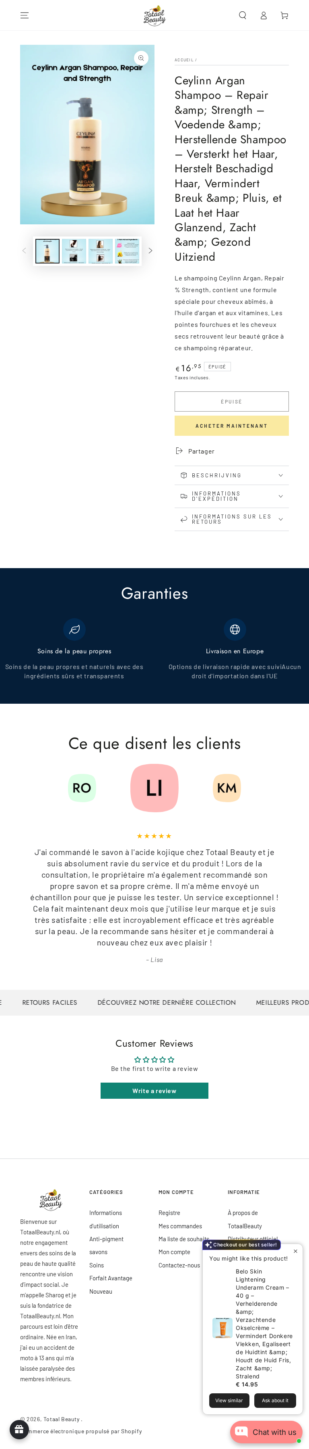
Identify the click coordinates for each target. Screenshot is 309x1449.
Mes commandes (180, 1225)
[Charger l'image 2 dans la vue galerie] (74, 251)
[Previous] (28, 788)
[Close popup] (295, 1251)
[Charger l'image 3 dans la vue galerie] (101, 251)
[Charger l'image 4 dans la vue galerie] (127, 251)
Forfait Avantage (110, 1278)
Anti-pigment (106, 1238)
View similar (229, 1400)
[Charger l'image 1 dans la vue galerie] (47, 251)
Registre (169, 1212)
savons (98, 1251)
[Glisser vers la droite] (150, 251)
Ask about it (275, 1400)
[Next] (281, 788)
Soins (96, 1265)
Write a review (154, 1090)
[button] (242, 15)
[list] (154, 653)
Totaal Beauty (62, 1419)
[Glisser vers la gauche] (24, 251)
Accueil (184, 59)
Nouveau (100, 1291)
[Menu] (24, 15)
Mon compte (174, 1251)
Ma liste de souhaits (184, 1238)
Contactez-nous (179, 1265)
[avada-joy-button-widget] (19, 1429)
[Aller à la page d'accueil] (155, 15)
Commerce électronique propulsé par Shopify (81, 1431)
